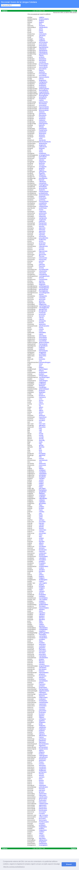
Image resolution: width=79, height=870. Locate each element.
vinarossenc (43, 817)
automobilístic (44, 195)
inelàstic (42, 72)
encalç (41, 439)
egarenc (42, 721)
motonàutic (43, 339)
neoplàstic (42, 87)
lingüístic (42, 284)
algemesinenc (44, 691)
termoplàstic (43, 90)
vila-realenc (43, 600)
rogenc (41, 581)
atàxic (41, 407)
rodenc (41, 568)
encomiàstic (43, 42)
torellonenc (43, 701)
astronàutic (43, 337)
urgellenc (42, 631)
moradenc (42, 560)
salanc (41, 485)
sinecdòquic (43, 381)
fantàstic (42, 137)
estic (41, 138)
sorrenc (41, 777)
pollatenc (42, 825)
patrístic (42, 264)
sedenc (41, 565)
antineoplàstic (44, 89)
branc (41, 515)
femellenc (42, 634)
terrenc (41, 775)
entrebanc (42, 475)
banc (40, 467)
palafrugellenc (44, 633)
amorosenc (43, 799)
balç (40, 429)
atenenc (42, 678)
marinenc (42, 684)
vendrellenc (43, 638)
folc (40, 457)
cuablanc (42, 497)
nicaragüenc (43, 845)
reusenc (42, 823)
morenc (41, 764)
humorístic (42, 260)
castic (41, 32)
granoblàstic (43, 54)
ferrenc (41, 774)
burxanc (42, 542)
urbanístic (42, 216)
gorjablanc (42, 492)
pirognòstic (43, 311)
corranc (41, 532)
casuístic (42, 298)
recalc (41, 434)
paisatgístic (43, 178)
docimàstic (43, 104)
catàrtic (41, 17)
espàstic (42, 120)
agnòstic (42, 303)
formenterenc (44, 744)
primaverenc (43, 747)
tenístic (41, 226)
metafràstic (43, 130)
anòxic (41, 412)
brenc (41, 724)
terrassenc (43, 807)
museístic (42, 158)
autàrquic (42, 392)
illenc (41, 641)
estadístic (42, 153)
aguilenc (42, 619)
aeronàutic (42, 336)
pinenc (41, 682)
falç (40, 444)
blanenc (42, 671)
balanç (41, 482)
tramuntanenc (44, 673)
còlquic (41, 379)
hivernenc (42, 712)
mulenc (41, 659)
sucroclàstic (43, 67)
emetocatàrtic (44, 19)
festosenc (42, 800)
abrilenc (42, 618)
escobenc (42, 546)
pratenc (41, 828)
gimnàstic (42, 114)
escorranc (42, 533)
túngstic (42, 148)
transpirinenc (43, 689)
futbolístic (42, 205)
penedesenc (43, 787)
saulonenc (42, 704)
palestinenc (43, 694)
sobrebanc (43, 473)
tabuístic (42, 283)
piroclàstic (42, 69)
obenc (41, 545)
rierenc (41, 737)
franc (41, 518)
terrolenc (42, 653)
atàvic (41, 394)
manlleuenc (43, 843)
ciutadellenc (43, 629)
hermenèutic (43, 351)
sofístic (42, 165)
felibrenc (42, 726)
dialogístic (42, 172)
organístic (42, 220)
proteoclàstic (43, 64)
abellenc (42, 626)
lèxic (40, 409)
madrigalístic (43, 185)
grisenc (41, 792)
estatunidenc (43, 566)
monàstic (42, 117)
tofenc (41, 575)
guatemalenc (43, 605)
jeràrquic (42, 391)
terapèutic (42, 352)
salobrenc (42, 727)
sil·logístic (42, 177)
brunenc (42, 714)
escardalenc (43, 598)
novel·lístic (43, 208)
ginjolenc (42, 648)
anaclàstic (42, 59)
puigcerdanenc (44, 666)
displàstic (42, 99)
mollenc (42, 643)
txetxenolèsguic (45, 362)
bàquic (41, 367)
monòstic (42, 313)
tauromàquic (43, 369)
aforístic (42, 253)
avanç (41, 540)
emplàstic (42, 85)
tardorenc (42, 760)
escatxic (42, 420)
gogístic (42, 168)
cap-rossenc (43, 815)
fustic (41, 328)
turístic (41, 268)
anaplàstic (42, 80)
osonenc (42, 707)
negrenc (42, 752)
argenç (41, 585)
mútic (41, 357)
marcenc (42, 551)
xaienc (41, 590)
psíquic (41, 374)
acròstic (42, 316)
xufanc (41, 480)
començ (42, 664)
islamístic (42, 211)
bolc (40, 450)
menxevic (42, 397)
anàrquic (42, 386)
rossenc (42, 814)
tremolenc (42, 651)
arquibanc (42, 477)
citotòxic (42, 419)
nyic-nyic (42, 424)
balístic (41, 180)
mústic (41, 329)
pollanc (41, 508)
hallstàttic (42, 333)
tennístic (42, 230)
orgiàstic (42, 41)
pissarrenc (43, 772)
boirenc (41, 754)
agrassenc (42, 805)
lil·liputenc (42, 842)
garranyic (42, 425)
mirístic (41, 248)
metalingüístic (44, 288)
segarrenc (42, 769)
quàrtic (41, 22)
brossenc (42, 819)
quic (40, 366)
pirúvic (41, 404)
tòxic (40, 414)
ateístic (41, 160)
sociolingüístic (44, 293)
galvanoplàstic (44, 94)
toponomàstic (44, 107)
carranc (41, 525)
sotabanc (42, 470)
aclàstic (42, 57)
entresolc (42, 464)
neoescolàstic (44, 77)
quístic (41, 294)
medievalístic (44, 192)
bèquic (41, 371)
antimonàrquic (44, 389)
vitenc (41, 833)
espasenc (42, 785)
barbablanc (43, 490)
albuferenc (43, 736)
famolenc (42, 649)
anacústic (42, 324)
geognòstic (43, 309)
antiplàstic (42, 84)
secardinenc (43, 681)
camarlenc (42, 656)
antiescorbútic (44, 342)
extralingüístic (44, 286)
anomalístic (43, 188)
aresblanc (42, 503)
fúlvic (41, 402)
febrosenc (42, 795)
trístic (41, 263)
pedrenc (42, 731)
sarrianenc (42, 668)
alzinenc (42, 696)
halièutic (42, 349)
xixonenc (42, 709)
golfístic (42, 163)
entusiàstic (43, 46)
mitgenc (42, 588)
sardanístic (43, 218)
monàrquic (42, 387)
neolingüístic (43, 291)
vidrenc (41, 732)
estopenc (42, 719)
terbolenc (42, 644)
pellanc (41, 507)
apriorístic (42, 255)
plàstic (41, 79)
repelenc (42, 613)
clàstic (41, 56)
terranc (41, 528)
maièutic (42, 347)
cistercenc (42, 553)
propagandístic (44, 155)
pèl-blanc (42, 488)
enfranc (41, 520)
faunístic (42, 233)
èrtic (40, 24)
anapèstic (42, 145)
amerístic (42, 243)
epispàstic (43, 122)
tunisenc (42, 789)
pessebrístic (43, 238)
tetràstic (42, 135)
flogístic (42, 173)
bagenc (41, 576)
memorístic (43, 258)
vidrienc (42, 591)
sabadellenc (43, 628)
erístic (41, 241)
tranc (40, 535)
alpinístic (42, 228)
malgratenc (43, 827)
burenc (41, 780)
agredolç (42, 455)
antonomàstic (44, 110)
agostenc (42, 838)
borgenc (42, 586)
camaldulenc (43, 658)
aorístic (41, 250)
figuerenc (42, 746)
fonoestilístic (44, 201)
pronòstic (42, 314)
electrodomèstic (45, 142)
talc (40, 449)
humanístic (43, 223)
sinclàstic (42, 62)
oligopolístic (43, 206)
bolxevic (42, 396)
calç (40, 430)
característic (43, 246)
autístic (41, 281)
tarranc (41, 527)
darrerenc (42, 742)
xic (40, 405)
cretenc (41, 832)
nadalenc (42, 596)
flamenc (42, 661)
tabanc (41, 469)
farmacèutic (43, 344)
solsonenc (42, 706)
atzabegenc (43, 580)
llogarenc (42, 722)
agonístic (42, 231)
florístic (41, 256)
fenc (40, 573)
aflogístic (42, 175)
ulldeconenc (43, 697)
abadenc (42, 555)
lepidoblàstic (43, 47)
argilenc (42, 616)
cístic (41, 150)
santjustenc (43, 840)
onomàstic (42, 105)
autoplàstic (43, 97)
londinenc (42, 679)
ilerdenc (42, 570)
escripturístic (43, 269)
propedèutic (43, 346)
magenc (42, 578)
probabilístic (43, 193)
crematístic (43, 274)
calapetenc (43, 830)
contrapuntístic (44, 276)
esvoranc (42, 522)
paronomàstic (44, 109)
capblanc (42, 502)
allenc (41, 623)
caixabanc (42, 472)
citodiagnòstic (44, 308)
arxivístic (42, 299)
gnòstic (41, 301)
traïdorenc (42, 759)
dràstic (41, 127)
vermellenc (43, 636)
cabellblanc (43, 498)
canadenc (42, 558)
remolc (41, 459)
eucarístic (42, 236)
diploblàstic (43, 51)
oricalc (41, 437)
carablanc (42, 495)
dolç (40, 452)
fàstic (41, 37)
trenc (41, 779)
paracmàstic (43, 102)
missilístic (42, 198)
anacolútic (42, 356)
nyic (40, 422)
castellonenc (43, 702)
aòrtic (41, 29)
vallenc (41, 624)
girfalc (41, 445)
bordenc (42, 571)
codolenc (42, 646)
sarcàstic (42, 36)
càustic (41, 319)
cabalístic (42, 182)
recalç (41, 435)
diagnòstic (42, 304)
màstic (41, 100)
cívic (40, 399)
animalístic (43, 187)
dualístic (42, 190)
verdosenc (43, 794)
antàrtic (41, 21)
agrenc (41, 751)
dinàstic (42, 112)
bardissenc (43, 809)
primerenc (42, 739)
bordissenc (43, 810)
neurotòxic (42, 417)
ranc (40, 513)
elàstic (41, 70)
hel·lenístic (43, 225)
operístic (42, 245)
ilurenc (41, 782)
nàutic (41, 334)
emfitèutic (42, 354)
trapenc (41, 716)
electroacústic (44, 326)
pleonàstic (42, 115)
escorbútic (43, 341)
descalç (42, 440)
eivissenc (42, 812)
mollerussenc (44, 822)
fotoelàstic (43, 74)
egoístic (42, 235)
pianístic (42, 221)
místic (41, 210)
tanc (40, 537)
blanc (41, 487)
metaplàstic (43, 82)
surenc (41, 784)
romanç (41, 512)
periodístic (43, 157)
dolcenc (42, 548)
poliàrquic (42, 384)
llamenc (42, 663)
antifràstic (42, 133)
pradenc (42, 561)
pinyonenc (42, 711)
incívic (41, 401)
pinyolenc (42, 654)
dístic (41, 152)
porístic (41, 261)
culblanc (42, 500)
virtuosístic (43, 271)
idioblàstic (42, 49)
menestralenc (44, 608)
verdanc (42, 478)
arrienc (41, 593)
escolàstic (42, 75)
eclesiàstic (43, 44)
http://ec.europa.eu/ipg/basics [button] (14, 867)
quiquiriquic (43, 372)
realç (40, 442)
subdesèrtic (43, 27)
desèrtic (42, 26)
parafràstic (43, 128)
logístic (41, 170)
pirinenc (42, 686)
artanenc (42, 674)
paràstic (42, 125)
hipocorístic (43, 251)
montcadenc (43, 556)
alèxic (41, 410)
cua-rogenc (43, 583)
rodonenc (42, 699)
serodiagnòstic (44, 306)
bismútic (42, 359)
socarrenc (42, 767)
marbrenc (42, 729)
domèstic (42, 140)
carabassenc (43, 804)
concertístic (43, 279)
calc (40, 432)
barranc (41, 523)
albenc (41, 543)
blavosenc (42, 802)
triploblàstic (43, 52)
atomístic (42, 215)
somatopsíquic (44, 377)
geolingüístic (43, 289)
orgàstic (42, 39)
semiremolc (43, 460)
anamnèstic (43, 143)
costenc (42, 837)
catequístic (43, 296)
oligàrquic (42, 382)
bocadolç (42, 454)
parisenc (42, 790)
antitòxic (42, 415)
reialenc (42, 601)
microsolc (42, 465)
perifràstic (42, 132)
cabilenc (42, 614)
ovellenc (42, 639)
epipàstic (42, 119)
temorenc (42, 765)
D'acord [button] (68, 864)
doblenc (42, 610)
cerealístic (42, 183)
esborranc (42, 530)
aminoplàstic (43, 95)
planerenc (42, 741)
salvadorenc (43, 757)
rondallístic (43, 203)
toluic (41, 364)
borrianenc (42, 669)
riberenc (42, 734)
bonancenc (43, 550)
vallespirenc (43, 755)
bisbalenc (42, 595)
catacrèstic (43, 147)
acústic (41, 323)
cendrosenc (43, 797)
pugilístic (42, 196)
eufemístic (43, 213)
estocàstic (43, 34)
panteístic (42, 162)
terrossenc (43, 820)
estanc (41, 538)
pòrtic (41, 31)
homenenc (42, 676)
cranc (41, 517)
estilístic (42, 200)
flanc (40, 505)
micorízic (42, 427)
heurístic (42, 266)
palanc (41, 483)
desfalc (41, 447)
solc (40, 462)
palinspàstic (43, 124)
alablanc (42, 493)
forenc (41, 762)
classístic (42, 273)
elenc (41, 611)
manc (41, 510)
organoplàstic (44, 92)
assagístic (42, 167)
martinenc (42, 692)
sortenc (41, 835)
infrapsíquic (43, 376)
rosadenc (42, 563)
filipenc (41, 717)
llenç (40, 621)
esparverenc (43, 749)
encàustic (42, 321)
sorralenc (42, 606)
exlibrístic (42, 240)
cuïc (40, 361)
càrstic (41, 318)
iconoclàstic (43, 65)
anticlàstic (42, 60)
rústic (41, 331)
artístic (41, 278)
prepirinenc (43, 687)
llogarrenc (42, 770)
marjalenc (42, 603)
